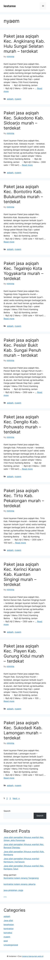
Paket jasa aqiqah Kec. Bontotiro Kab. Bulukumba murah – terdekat (23, 194)
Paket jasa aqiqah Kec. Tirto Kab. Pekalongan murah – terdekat (24, 498)
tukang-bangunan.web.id (32, 956)
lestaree (10, 6)
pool (6, 941)
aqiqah (10, 99)
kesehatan (9, 924)
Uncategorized (11, 945)
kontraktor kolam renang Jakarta (19, 884)
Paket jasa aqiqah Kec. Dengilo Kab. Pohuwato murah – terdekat (22, 424)
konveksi (8, 932)
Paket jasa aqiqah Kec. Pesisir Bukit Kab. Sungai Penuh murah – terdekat (22, 348)
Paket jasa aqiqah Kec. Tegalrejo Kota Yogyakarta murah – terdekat (23, 271)
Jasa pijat (8, 920)
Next (16, 798)
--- (5, 896)
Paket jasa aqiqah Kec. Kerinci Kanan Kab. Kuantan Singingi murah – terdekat (22, 574)
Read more (27, 165)
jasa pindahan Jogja (13, 890)
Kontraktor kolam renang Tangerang (21, 878)
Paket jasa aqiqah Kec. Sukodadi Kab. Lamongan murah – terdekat (23, 730)
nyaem (18, 99)
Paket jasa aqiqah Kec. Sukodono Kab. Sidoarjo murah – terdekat (24, 120)
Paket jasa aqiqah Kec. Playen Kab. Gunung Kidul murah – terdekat (24, 653)
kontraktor (9, 928)
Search (7, 811)
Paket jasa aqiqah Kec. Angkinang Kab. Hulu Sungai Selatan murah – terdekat (24, 44)
